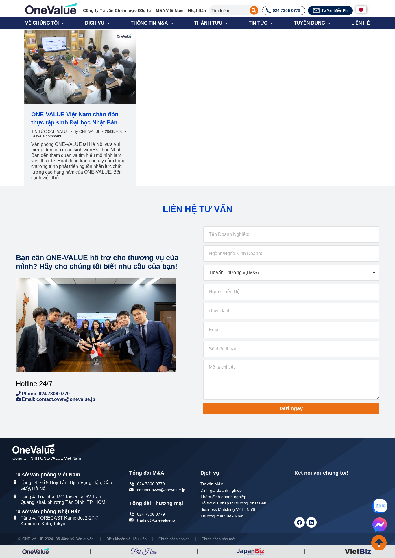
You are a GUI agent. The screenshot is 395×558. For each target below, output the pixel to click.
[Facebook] (299, 522)
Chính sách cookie (174, 539)
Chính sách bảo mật (218, 539)
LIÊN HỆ (360, 23)
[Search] (254, 10)
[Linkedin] (311, 522)
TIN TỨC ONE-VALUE (50, 131)
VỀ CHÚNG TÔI (42, 23)
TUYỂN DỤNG (309, 23)
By (87, 131)
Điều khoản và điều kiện (126, 539)
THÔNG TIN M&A (149, 23)
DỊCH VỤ (94, 23)
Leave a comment (46, 136)
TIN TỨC (258, 23)
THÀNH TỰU (208, 23)
